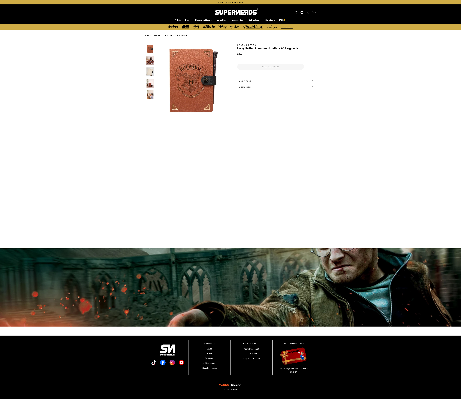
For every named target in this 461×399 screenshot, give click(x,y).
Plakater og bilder (202, 20)
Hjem (147, 35)
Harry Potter (246, 45)
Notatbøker (183, 35)
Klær (187, 20)
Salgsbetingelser (209, 368)
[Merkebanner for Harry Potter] (230, 287)
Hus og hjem (221, 20)
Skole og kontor (170, 35)
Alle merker (287, 27)
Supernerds (233, 390)
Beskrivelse (245, 81)
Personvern (209, 358)
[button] (297, 12)
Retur (209, 353)
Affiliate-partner (209, 363)
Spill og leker (254, 20)
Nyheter (178, 20)
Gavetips (269, 20)
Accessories (237, 20)
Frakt (209, 349)
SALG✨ (282, 20)
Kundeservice (209, 344)
